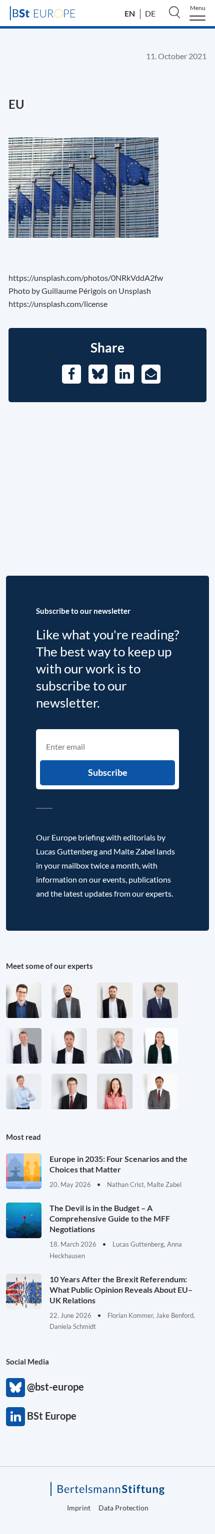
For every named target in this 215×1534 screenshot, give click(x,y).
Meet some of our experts (49, 965)
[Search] (174, 12)
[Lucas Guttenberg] (69, 1000)
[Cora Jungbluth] (24, 1091)
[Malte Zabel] (24, 1046)
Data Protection (123, 1507)
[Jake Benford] (114, 1000)
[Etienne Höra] (160, 1000)
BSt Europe (15, 1416)
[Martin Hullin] (160, 1091)
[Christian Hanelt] (114, 1046)
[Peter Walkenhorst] (69, 1091)
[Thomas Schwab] (24, 1000)
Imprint (78, 1507)
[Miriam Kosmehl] (114, 1091)
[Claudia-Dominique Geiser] (160, 1046)
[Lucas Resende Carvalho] (69, 1046)
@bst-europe (15, 1387)
